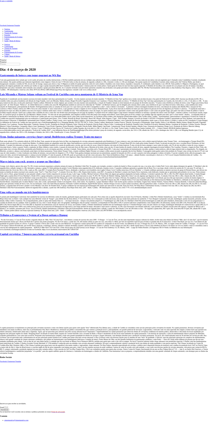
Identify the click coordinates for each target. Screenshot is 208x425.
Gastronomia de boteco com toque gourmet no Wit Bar (30, 75)
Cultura (6, 39)
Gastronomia (8, 31)
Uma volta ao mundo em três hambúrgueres (24, 192)
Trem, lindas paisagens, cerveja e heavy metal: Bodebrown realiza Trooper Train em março (51, 136)
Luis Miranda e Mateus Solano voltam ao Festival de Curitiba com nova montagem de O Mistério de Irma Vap (61, 94)
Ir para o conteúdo (6, 1)
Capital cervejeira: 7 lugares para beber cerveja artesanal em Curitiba (39, 234)
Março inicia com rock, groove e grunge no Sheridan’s (30, 161)
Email (2, 407)
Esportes (7, 35)
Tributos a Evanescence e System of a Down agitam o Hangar (34, 215)
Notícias (7, 29)
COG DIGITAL (120, 424)
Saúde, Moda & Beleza (12, 41)
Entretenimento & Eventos (13, 37)
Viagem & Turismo (10, 33)
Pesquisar (3, 60)
